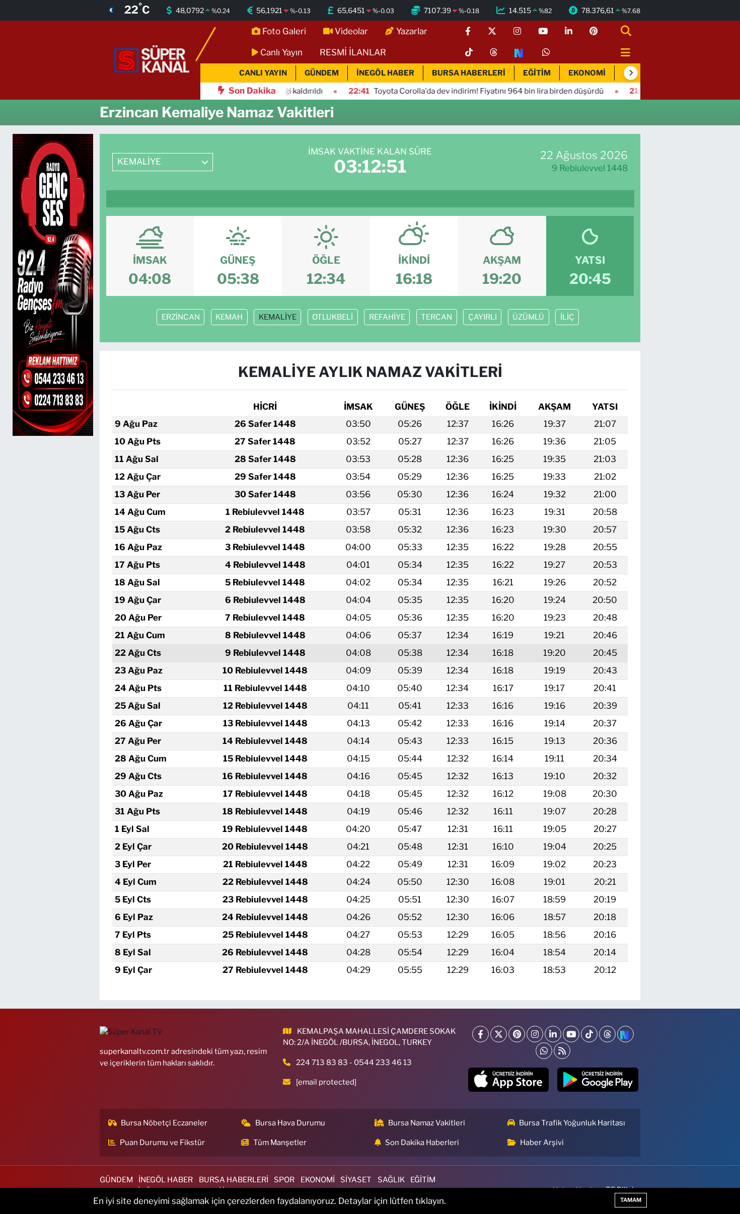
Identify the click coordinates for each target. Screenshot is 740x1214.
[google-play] (597, 1080)
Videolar (351, 31)
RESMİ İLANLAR (353, 52)
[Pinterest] (516, 1034)
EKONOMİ (587, 73)
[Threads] (607, 1034)
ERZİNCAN (181, 317)
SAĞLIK (391, 1179)
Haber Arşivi (542, 1142)
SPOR (284, 1179)
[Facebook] (480, 1034)
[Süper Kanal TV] (152, 59)
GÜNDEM (322, 73)
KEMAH (229, 317)
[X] (498, 1034)
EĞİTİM (537, 73)
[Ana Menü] (621, 53)
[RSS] (562, 1050)
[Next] (625, 1034)
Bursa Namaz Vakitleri (426, 1122)
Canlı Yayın (281, 52)
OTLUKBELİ (332, 317)
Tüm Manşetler (280, 1142)
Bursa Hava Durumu (290, 1122)
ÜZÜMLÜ (528, 317)
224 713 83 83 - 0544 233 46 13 (354, 1062)
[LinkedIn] (553, 1034)
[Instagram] (535, 1034)
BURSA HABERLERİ (468, 73)
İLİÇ (567, 317)
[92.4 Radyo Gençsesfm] (53, 284)
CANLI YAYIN (263, 73)
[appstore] (508, 1080)
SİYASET (356, 1179)
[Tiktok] (589, 1034)
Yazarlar (411, 31)
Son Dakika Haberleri (422, 1142)
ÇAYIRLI (482, 317)
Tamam (630, 1199)
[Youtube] (571, 1034)
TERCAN (436, 317)
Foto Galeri (284, 31)
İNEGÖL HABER (385, 73)
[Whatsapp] (544, 1050)
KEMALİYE (278, 317)
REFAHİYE (387, 317)
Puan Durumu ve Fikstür (162, 1142)
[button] (631, 73)
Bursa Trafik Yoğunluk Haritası (572, 1122)
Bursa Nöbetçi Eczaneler (164, 1122)
